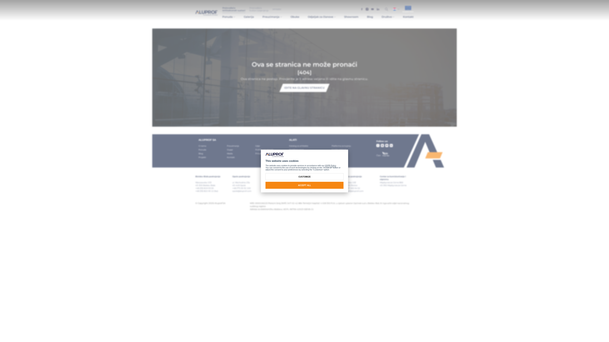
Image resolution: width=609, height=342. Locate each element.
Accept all (304, 185)
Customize (304, 177)
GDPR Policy (330, 166)
